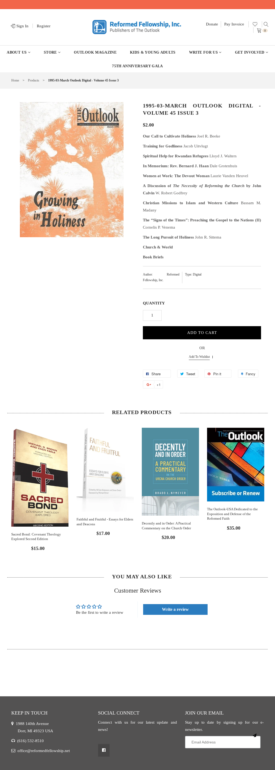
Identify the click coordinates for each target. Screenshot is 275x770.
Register (43, 26)
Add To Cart (202, 332)
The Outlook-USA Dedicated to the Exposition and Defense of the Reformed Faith (232, 513)
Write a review (175, 609)
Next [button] (258, 479)
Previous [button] (17, 479)
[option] (40, 485)
